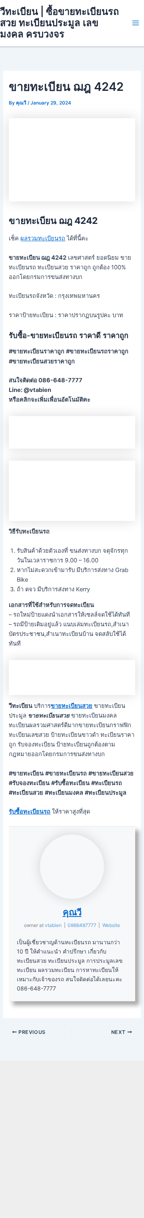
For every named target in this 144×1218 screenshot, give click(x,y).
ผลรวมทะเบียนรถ (42, 238)
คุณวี (72, 912)
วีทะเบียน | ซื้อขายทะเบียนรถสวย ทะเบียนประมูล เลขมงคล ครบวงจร (59, 23)
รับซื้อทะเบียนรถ (29, 811)
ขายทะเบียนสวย (71, 705)
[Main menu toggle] (135, 22)
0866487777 (82, 925)
